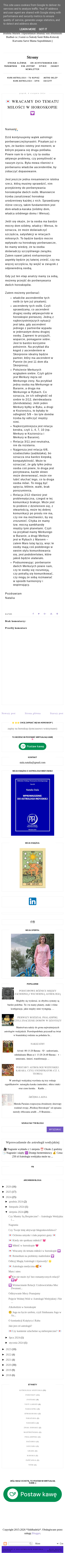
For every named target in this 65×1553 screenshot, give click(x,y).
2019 (9, 1370)
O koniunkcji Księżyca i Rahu (24, 1320)
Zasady (55, 66)
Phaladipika (31, 1437)
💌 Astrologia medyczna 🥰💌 (25, 1266)
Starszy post (56, 713)
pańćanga (31, 1460)
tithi (31, 1465)
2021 (9, 1359)
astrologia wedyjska (30, 1390)
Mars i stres (14, 1271)
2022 (9, 1354)
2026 (9, 1186)
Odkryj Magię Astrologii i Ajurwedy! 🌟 (30, 1261)
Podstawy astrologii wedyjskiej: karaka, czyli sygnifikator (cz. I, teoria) (38, 1070)
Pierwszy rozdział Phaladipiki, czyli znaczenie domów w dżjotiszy (38, 1019)
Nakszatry (38, 1043)
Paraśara (31, 1418)
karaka (31, 1455)
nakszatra (31, 1409)
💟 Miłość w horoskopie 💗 (23, 1245)
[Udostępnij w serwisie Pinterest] (57, 614)
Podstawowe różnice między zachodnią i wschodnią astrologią (38, 992)
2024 (9, 1197)
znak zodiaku (31, 1428)
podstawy (31, 1395)
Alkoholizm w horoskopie (22, 1307)
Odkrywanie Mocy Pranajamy (24, 1293)
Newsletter (32, 69)
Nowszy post (9, 713)
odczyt (48, 81)
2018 (9, 1375)
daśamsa (31, 1441)
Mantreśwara (31, 1432)
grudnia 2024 (16, 1201)
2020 (9, 1364)
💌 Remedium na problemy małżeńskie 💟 (31, 1256)
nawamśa (31, 1423)
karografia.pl (55, 1551)
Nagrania (13, 1224)
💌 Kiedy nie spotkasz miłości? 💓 (27, 1240)
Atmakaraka (31, 1414)
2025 (9, 1191)
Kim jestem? (28, 66)
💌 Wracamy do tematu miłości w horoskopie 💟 (34, 1250)
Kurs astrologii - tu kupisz (23, 78)
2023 (9, 1349)
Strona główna (17, 63)
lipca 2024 (15, 1337)
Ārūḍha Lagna (37, 1096)
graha (31, 1451)
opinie (43, 66)
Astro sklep (51, 78)
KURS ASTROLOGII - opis (26, 81)
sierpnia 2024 (16, 1211)
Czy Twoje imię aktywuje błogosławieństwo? (32, 1230)
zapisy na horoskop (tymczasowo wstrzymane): (33, 728)
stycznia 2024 (16, 1342)
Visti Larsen (31, 1404)
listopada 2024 (17, 1206)
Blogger (36, 1533)
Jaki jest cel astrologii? (20, 1325)
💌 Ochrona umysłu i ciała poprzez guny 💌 (32, 1235)
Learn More (28, 29)
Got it (43, 29)
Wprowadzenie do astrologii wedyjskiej (32, 1142)
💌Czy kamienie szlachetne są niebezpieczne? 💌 (34, 1331)
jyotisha (31, 1400)
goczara (31, 1446)
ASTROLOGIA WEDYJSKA (32, 1549)
